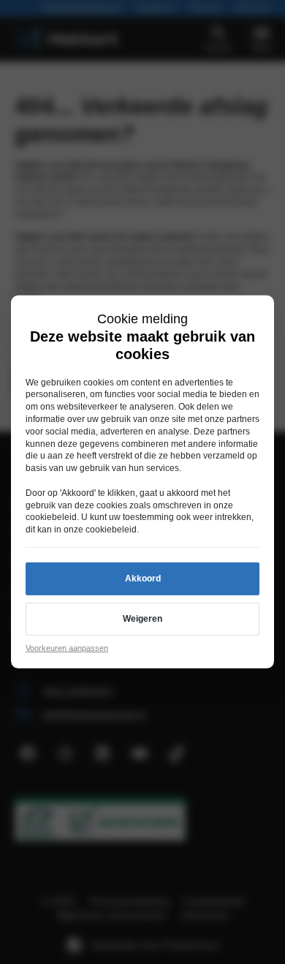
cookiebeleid (51, 517)
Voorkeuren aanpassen (67, 648)
